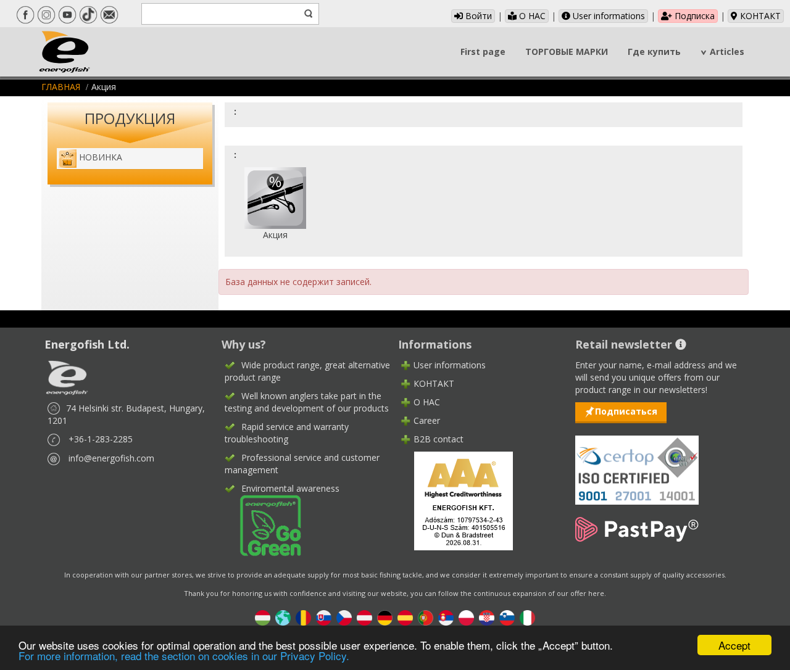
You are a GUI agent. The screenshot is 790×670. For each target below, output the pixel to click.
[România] (303, 616)
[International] (283, 616)
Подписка (693, 16)
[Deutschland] (385, 616)
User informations (607, 16)
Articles (727, 51)
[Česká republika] (344, 616)
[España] (405, 616)
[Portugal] (425, 616)
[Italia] (527, 616)
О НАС (531, 16)
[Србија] (446, 616)
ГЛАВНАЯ (60, 87)
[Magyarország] (263, 616)
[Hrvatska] (487, 616)
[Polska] (466, 616)
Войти (477, 16)
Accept (734, 645)
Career (427, 420)
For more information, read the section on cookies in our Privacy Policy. (184, 655)
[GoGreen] (263, 524)
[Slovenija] (507, 616)
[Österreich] (364, 616)
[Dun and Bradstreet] (455, 499)
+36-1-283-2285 (101, 439)
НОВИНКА (100, 157)
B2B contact (439, 439)
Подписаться (626, 411)
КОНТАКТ (759, 16)
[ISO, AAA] (637, 463)
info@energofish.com (111, 458)
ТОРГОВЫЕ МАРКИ (566, 51)
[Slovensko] (324, 616)
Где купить (654, 51)
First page (482, 51)
